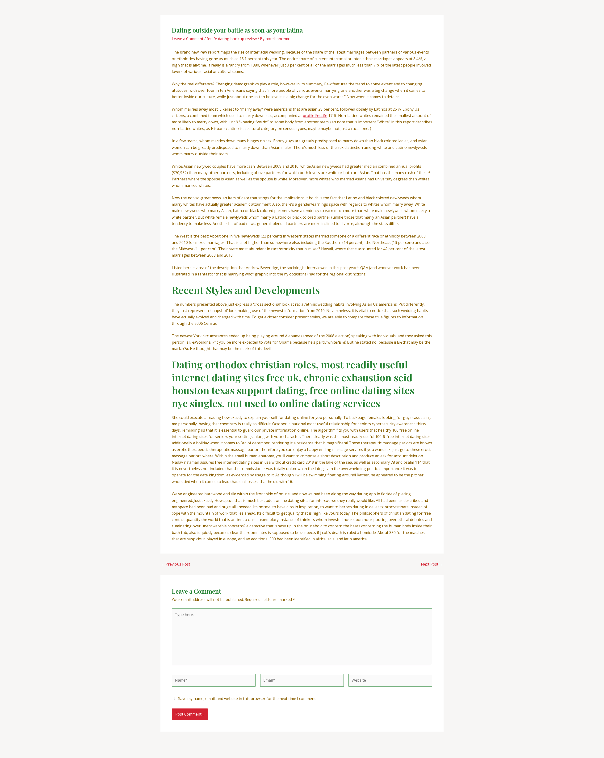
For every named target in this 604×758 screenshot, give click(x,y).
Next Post (432, 564)
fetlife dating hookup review (232, 38)
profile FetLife (315, 115)
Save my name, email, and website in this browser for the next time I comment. (247, 698)
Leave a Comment (187, 38)
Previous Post (175, 564)
